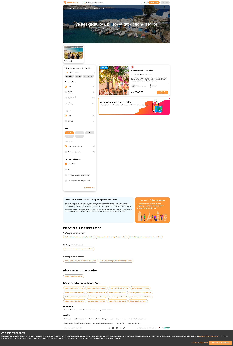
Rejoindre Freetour (70, 310)
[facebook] (113, 328)
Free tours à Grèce (82, 8)
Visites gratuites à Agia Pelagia (140, 292)
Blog (117, 319)
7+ (69, 136)
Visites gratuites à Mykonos (74, 292)
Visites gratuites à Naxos (140, 288)
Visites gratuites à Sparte (117, 301)
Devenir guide (154, 2)
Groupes (105, 319)
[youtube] (117, 328)
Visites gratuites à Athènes (74, 288)
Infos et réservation (162, 92)
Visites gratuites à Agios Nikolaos (76, 297)
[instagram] (109, 328)
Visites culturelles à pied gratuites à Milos (111, 237)
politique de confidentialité (208, 336)
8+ (89, 133)
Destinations (68, 319)
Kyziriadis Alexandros (142, 86)
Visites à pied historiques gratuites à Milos (79, 237)
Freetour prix (120, 323)
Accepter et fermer (220, 342)
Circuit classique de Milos (142, 71)
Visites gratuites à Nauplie (96, 292)
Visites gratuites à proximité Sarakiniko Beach (80, 261)
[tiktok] (124, 328)
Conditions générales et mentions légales (77, 323)
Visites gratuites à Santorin (119, 288)
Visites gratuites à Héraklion (96, 288)
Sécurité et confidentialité (137, 319)
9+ (79, 133)
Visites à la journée (81, 152)
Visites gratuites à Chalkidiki (141, 297)
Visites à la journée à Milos (73, 276)
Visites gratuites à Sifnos (96, 301)
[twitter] (120, 328)
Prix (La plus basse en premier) (79, 181)
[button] (73, 54)
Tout (69, 133)
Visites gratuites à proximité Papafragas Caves (116, 261)
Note (69, 169)
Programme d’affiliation (105, 310)
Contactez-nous (94, 319)
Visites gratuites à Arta (120, 297)
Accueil (68, 8)
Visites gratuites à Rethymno (74, 301)
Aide (112, 319)
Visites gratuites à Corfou (117, 292)
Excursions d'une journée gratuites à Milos (79, 249)
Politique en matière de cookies (103, 323)
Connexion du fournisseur (86, 310)
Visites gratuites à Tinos (138, 301)
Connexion (165, 2)
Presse (124, 319)
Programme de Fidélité (134, 323)
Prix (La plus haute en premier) (79, 175)
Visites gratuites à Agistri (99, 297)
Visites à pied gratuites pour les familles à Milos (145, 237)
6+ (79, 136)
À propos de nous (80, 319)
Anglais (81, 121)
